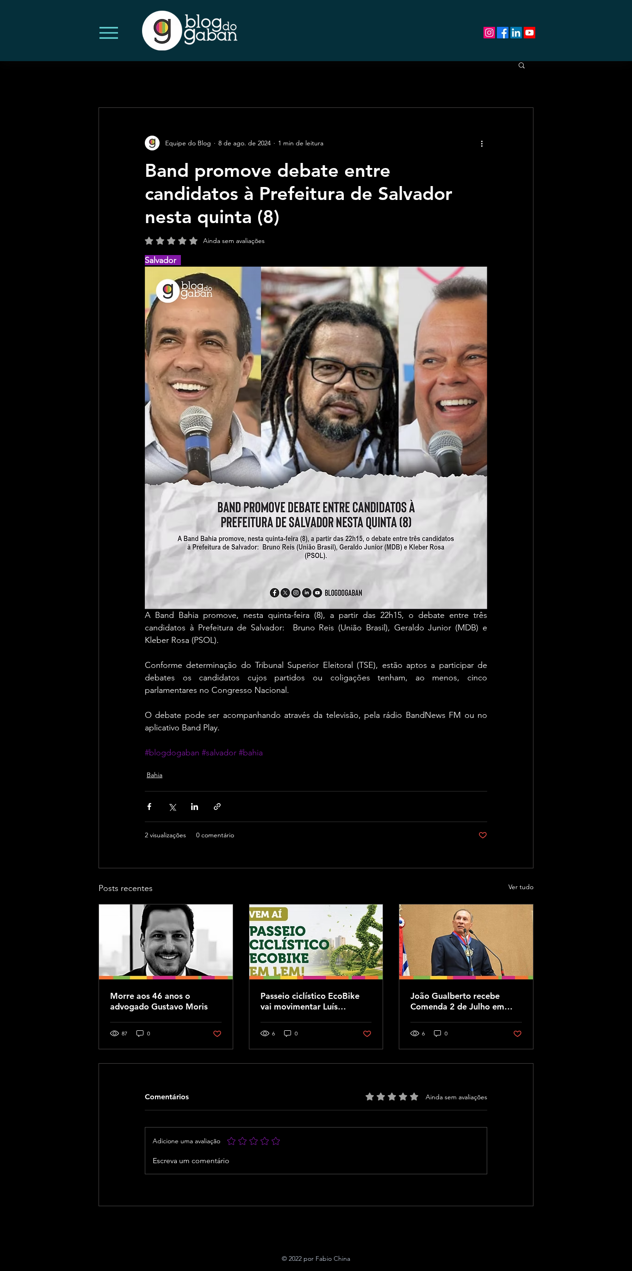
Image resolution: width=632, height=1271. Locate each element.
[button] (521, 65)
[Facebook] (502, 32)
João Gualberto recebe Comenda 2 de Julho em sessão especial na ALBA (457, 1001)
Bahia (154, 775)
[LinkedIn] (516, 32)
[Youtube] (529, 32)
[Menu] (108, 33)
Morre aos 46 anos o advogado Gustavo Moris (159, 1001)
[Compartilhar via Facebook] (149, 806)
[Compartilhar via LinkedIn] (194, 806)
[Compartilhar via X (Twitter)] (171, 806)
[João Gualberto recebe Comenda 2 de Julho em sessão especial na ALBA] (466, 941)
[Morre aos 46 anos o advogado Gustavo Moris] (166, 941)
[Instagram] (489, 32)
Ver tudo (520, 887)
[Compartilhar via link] (217, 806)
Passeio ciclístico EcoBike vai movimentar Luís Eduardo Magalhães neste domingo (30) (310, 1001)
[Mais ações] (481, 143)
